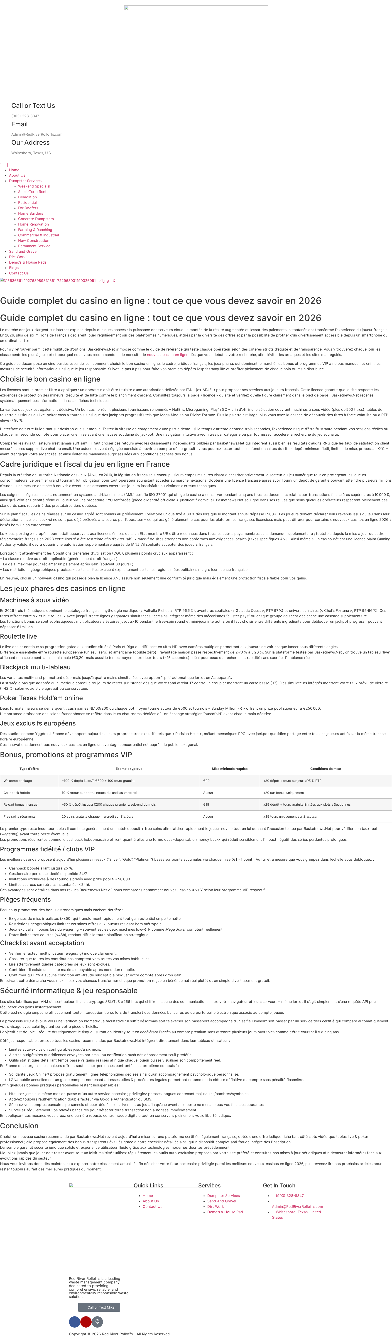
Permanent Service (34, 246)
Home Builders (30, 213)
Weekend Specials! (34, 186)
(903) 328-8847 (25, 116)
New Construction (33, 240)
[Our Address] (5, 142)
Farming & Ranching (35, 229)
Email (19, 124)
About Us (17, 175)
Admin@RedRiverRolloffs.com (36, 134)
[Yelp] (86, 1322)
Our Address (30, 142)
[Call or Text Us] (5, 105)
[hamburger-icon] (4, 165)
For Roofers (28, 208)
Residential (27, 202)
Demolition (27, 197)
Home (14, 170)
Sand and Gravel (23, 251)
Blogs (14, 267)
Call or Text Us (33, 105)
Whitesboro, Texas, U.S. (31, 153)
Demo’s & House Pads (28, 262)
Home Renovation (33, 224)
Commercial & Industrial (38, 235)
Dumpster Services (25, 180)
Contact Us (19, 273)
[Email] (5, 124)
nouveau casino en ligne (167, 354)
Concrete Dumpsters (36, 218)
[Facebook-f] (74, 1322)
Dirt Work (17, 257)
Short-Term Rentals (34, 191)
